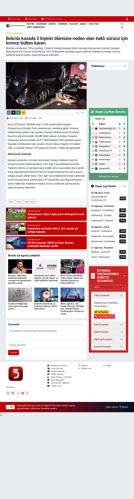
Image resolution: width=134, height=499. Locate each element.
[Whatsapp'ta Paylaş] (18, 112)
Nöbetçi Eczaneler (59, 365)
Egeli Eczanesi (101, 332)
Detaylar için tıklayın (108, 176)
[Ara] (122, 24)
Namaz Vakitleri (58, 371)
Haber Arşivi (56, 386)
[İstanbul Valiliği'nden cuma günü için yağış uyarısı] (20, 294)
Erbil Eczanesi (101, 324)
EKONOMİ (41, 24)
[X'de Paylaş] (13, 112)
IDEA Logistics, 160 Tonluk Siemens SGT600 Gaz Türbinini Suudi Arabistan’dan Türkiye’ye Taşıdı (72, 308)
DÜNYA (52, 24)
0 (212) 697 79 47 (106, 316)
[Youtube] (22, 393)
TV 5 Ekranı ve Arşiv (53, 19)
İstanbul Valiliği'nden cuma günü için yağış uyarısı (18, 306)
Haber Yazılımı (112, 407)
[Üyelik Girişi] (126, 19)
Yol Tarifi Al (103, 312)
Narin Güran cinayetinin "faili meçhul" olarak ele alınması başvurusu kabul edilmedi (71, 279)
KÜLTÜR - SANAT (78, 24)
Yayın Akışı (32, 19)
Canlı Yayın (16, 19)
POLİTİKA (94, 24)
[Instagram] (18, 393)
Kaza (19, 201)
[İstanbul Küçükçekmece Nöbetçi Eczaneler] (124, 275)
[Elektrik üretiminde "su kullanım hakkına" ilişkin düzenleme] (46, 294)
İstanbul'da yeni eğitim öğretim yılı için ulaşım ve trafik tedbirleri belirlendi (46, 278)
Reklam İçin (86, 368)
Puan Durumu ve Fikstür (61, 377)
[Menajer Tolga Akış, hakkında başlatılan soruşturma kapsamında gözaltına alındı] (20, 266)
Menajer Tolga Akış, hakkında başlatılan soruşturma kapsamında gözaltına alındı (19, 279)
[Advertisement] (108, 88)
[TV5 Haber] (16, 25)
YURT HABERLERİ (35, 27)
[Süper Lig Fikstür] (124, 186)
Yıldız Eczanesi (102, 295)
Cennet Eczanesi (102, 346)
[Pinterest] (13, 393)
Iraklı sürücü (30, 201)
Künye (108, 365)
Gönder (13, 352)
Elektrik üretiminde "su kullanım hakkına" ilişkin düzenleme (45, 306)
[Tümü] (124, 66)
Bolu (11, 201)
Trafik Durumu (57, 374)
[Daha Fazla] (23, 112)
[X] (8, 393)
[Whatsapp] (27, 393)
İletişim (84, 365)
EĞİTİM (30, 24)
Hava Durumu (57, 368)
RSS (11, 407)
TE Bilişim (123, 407)
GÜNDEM (62, 24)
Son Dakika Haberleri (60, 383)
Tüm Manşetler (57, 380)
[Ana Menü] (122, 27)
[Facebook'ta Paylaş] (9, 112)
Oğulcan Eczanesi (103, 339)
